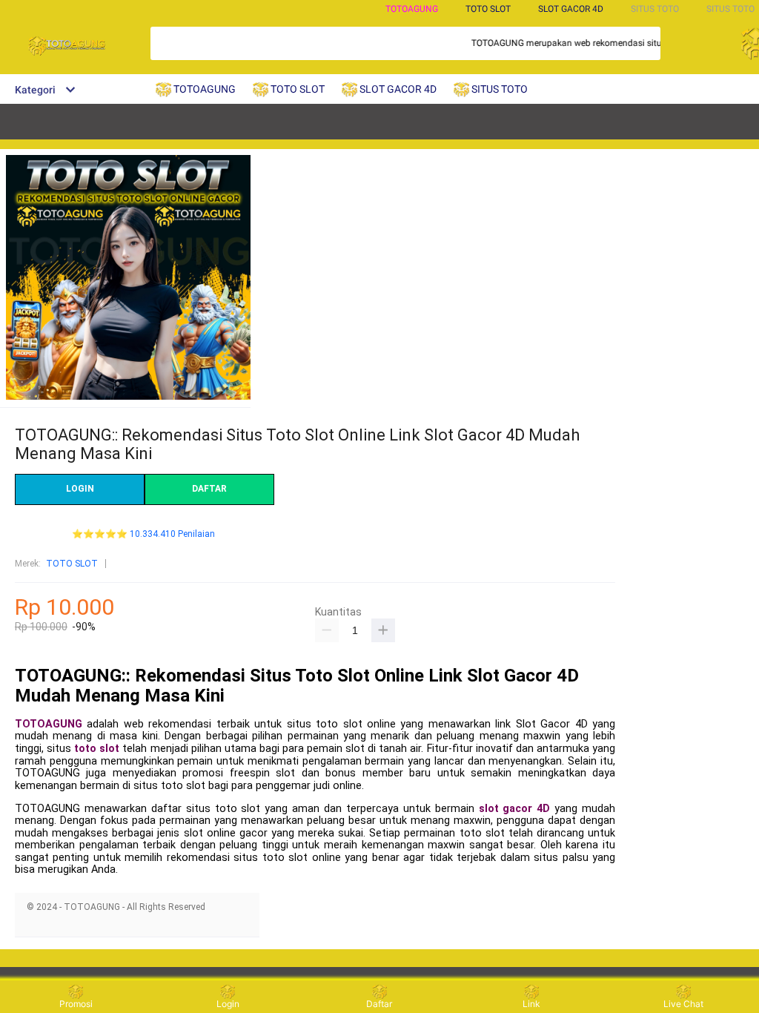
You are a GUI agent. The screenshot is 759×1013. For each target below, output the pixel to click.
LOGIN (80, 489)
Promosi (76, 1003)
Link (531, 1003)
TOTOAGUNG (411, 9)
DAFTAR (209, 489)
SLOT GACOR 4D (570, 9)
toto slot (96, 748)
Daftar (379, 1003)
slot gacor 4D (515, 808)
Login (227, 1003)
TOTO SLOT (72, 563)
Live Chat (683, 1003)
